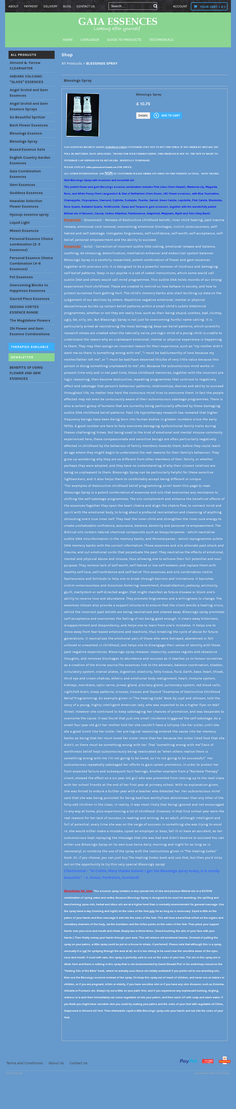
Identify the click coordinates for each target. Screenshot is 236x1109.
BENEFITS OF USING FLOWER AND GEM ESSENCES (26, 373)
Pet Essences (21, 277)
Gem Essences (22, 184)
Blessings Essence (26, 133)
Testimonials (161, 39)
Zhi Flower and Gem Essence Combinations (30, 331)
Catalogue (90, 39)
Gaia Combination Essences (25, 174)
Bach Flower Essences (29, 125)
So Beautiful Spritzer (27, 117)
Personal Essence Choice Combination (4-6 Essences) (31, 263)
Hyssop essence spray (29, 214)
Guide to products (124, 39)
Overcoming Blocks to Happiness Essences (29, 288)
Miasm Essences (24, 230)
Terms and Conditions (24, 1063)
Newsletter (22, 357)
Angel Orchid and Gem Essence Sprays (29, 106)
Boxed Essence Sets (27, 149)
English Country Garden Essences (30, 160)
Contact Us (79, 1063)
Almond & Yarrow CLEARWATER (25, 65)
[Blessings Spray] (82, 137)
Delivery (50, 6)
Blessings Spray (23, 141)
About (13, 6)
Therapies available (30, 347)
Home (68, 39)
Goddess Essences (26, 193)
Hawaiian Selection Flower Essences (26, 204)
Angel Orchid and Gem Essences (29, 93)
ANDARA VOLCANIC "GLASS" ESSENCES (26, 79)
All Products (23, 55)
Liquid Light (20, 222)
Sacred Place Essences (30, 298)
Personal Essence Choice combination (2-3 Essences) (31, 244)
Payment (31, 6)
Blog (67, 6)
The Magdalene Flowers (30, 320)
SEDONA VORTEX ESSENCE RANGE (24, 309)
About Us (56, 1063)
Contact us (86, 6)
